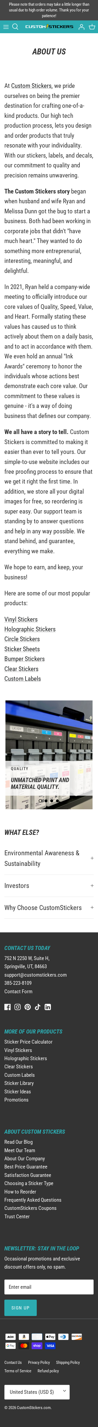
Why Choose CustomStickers (43, 908)
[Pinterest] (27, 1007)
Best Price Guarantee (25, 1167)
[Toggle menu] (6, 27)
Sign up (20, 1308)
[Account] (80, 27)
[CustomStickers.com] (49, 26)
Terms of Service (17, 1370)
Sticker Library (19, 1083)
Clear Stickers (21, 669)
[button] (40, 801)
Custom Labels (22, 678)
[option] (49, 754)
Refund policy (48, 1370)
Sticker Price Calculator (28, 1042)
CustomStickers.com (34, 1407)
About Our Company (24, 1158)
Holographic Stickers (30, 629)
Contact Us (13, 1362)
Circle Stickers (22, 639)
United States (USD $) (32, 1392)
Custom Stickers (31, 86)
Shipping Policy (68, 1362)
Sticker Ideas (17, 1091)
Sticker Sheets (22, 649)
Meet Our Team (19, 1150)
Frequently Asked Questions (33, 1200)
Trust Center (17, 1216)
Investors (16, 886)
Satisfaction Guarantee (27, 1175)
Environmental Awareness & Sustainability (41, 858)
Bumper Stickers (24, 659)
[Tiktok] (38, 1007)
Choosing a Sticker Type (28, 1183)
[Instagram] (17, 1007)
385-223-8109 (18, 983)
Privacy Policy (39, 1362)
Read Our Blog (18, 1142)
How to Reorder (20, 1192)
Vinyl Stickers (21, 619)
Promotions (16, 1100)
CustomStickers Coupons (30, 1208)
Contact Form (18, 991)
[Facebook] (7, 1007)
